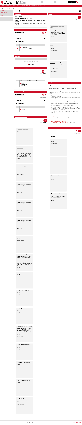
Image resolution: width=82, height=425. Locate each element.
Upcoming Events (18, 14)
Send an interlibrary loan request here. (24, 84)
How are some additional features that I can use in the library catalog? (58, 176)
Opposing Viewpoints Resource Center (25, 326)
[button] (19, 32)
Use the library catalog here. (23, 129)
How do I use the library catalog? (57, 157)
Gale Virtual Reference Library (23, 200)
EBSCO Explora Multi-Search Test (24, 380)
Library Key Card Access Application (24, 48)
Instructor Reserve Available (24, 110)
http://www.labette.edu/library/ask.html (58, 67)
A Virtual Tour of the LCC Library (57, 139)
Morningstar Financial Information (24, 254)
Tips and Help (51, 82)
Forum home (31, 64)
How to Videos (51, 127)
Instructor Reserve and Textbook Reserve (22, 91)
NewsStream (20, 272)
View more (19, 265)
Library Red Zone (11, 8)
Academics (22, 5)
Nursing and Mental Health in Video (24, 290)
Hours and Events (4, 13)
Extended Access (18, 29)
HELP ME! (50, 14)
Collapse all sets (43, 35)
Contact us (34, 422)
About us (29, 422)
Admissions (8, 5)
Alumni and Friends (36, 5)
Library (28, 5)
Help (44, 5)
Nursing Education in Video (22, 308)
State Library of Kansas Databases (24, 362)
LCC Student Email (5, 19)
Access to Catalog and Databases (21, 117)
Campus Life (15, 5)
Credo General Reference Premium (24, 165)
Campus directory (43, 422)
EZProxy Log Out (21, 398)
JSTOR (19, 218)
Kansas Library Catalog (22, 236)
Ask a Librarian (17, 56)
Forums (2, 15)
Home (2, 5)
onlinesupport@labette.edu (55, 32)
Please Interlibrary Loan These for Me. (22, 68)
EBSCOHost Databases (22, 182)
